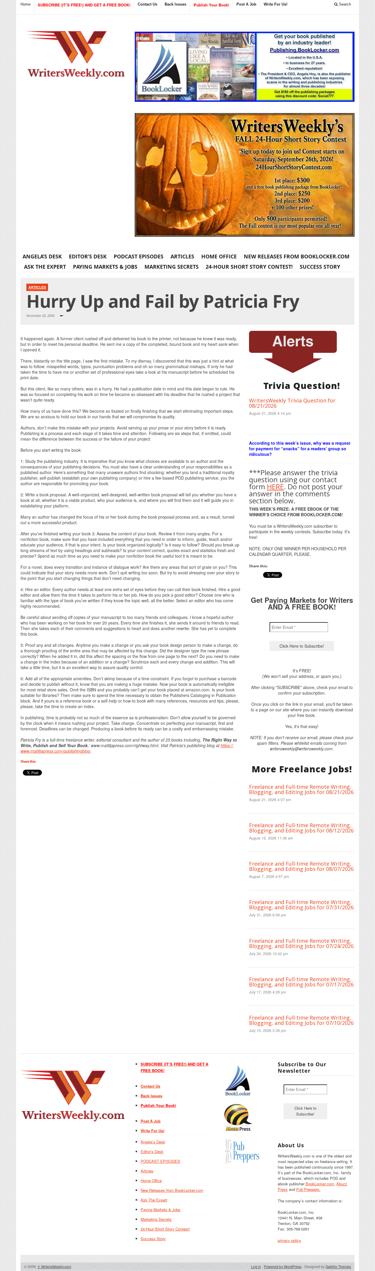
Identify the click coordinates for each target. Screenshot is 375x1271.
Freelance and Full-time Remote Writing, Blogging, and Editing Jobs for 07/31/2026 (301, 904)
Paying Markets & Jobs (105, 266)
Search (344, 4)
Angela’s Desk (42, 256)
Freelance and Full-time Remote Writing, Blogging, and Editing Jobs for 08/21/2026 (301, 789)
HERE (275, 486)
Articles (182, 256)
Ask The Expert (45, 266)
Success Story (320, 266)
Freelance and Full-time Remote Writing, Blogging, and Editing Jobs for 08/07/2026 (301, 866)
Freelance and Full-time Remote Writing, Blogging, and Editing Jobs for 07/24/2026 (301, 943)
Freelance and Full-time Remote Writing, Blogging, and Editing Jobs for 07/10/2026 (301, 1020)
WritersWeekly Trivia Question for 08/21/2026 (292, 403)
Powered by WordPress (282, 1266)
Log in (256, 1266)
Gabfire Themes (338, 1266)
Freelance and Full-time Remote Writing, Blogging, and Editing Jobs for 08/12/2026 (301, 828)
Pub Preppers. (308, 1189)
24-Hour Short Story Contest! (249, 266)
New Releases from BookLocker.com (297, 256)
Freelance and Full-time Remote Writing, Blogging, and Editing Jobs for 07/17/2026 (301, 982)
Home (25, 4)
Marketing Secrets (171, 266)
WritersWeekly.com (54, 1266)
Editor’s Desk (88, 256)
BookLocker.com (320, 1184)
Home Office (219, 256)
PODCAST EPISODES (138, 256)
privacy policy (289, 1240)
